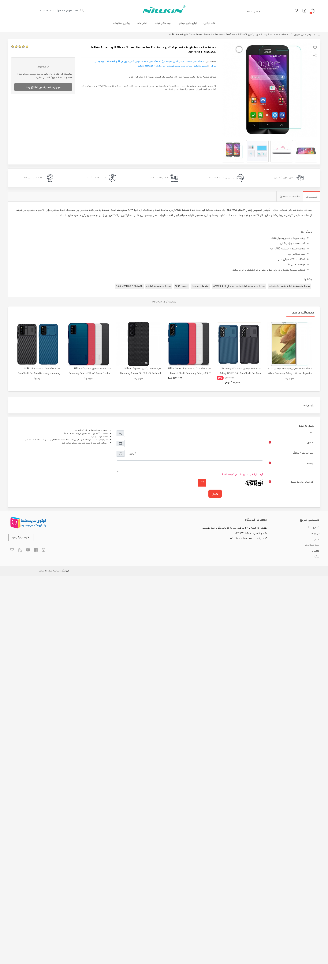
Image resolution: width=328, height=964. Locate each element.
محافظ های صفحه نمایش (179, 66)
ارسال (215, 493)
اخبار (317, 539)
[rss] (20, 550)
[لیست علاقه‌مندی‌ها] (296, 11)
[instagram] (43, 550)
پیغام (310, 463)
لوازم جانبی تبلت (163, 23)
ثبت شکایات (312, 544)
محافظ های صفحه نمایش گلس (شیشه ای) (183, 61)
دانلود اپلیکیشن (21, 537)
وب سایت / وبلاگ (303, 452)
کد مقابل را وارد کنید (302, 481)
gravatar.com (58, 439)
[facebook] (35, 550)
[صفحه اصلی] (319, 34)
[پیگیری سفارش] (304, 11)
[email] (12, 550)
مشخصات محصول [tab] (289, 196)
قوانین (315, 550)
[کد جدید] (202, 483)
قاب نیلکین (209, 23)
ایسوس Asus (201, 66)
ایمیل (310, 442)
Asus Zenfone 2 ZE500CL (151, 66)
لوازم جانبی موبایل (188, 23)
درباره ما (315, 533)
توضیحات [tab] (311, 196)
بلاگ (316, 556)
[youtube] (27, 550)
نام (311, 432)
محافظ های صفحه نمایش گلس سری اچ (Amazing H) (133, 61)
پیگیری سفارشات (121, 23)
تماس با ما (142, 23)
